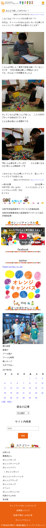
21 (24, 393)
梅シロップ (7, 361)
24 (42, 393)
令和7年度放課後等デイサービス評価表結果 (20, 209)
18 (5, 393)
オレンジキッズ (9, 459)
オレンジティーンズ (37, 14)
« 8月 (3, 401)
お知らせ (6, 452)
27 (17, 398)
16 (36, 388)
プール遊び (7, 353)
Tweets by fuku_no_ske (12, 267)
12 (11, 388)
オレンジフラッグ (10, 480)
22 (30, 393)
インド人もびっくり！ (34, 185)
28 (24, 398)
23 (36, 393)
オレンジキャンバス (11, 491)
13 (17, 388)
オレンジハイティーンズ (13, 476)
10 (42, 383)
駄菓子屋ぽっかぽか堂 (23, 515)
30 (36, 398)
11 (5, 388)
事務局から (7, 456)
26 (11, 398)
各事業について (23, 510)
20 (17, 393)
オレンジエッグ (9, 484)
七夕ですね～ (8, 365)
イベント (6, 488)
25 (5, 398)
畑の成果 (6, 346)
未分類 (5, 499)
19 (11, 393)
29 (30, 398)
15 (30, 388)
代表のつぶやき (9, 495)
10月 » (9, 401)
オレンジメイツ (9, 467)
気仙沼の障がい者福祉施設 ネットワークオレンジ (24, 525)
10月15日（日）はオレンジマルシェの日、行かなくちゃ (12, 188)
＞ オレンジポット (11, 471)
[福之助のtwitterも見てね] (26, 2)
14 (24, 388)
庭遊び (5, 349)
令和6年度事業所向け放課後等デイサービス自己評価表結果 (22, 214)
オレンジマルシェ (23, 520)
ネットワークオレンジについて (23, 505)
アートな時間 (8, 357)
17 (42, 388)
